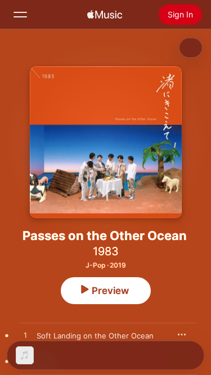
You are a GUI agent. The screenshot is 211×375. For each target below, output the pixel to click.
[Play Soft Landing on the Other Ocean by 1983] (25, 336)
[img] (104, 15)
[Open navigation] (20, 14)
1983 (106, 251)
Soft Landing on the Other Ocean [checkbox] (95, 335)
